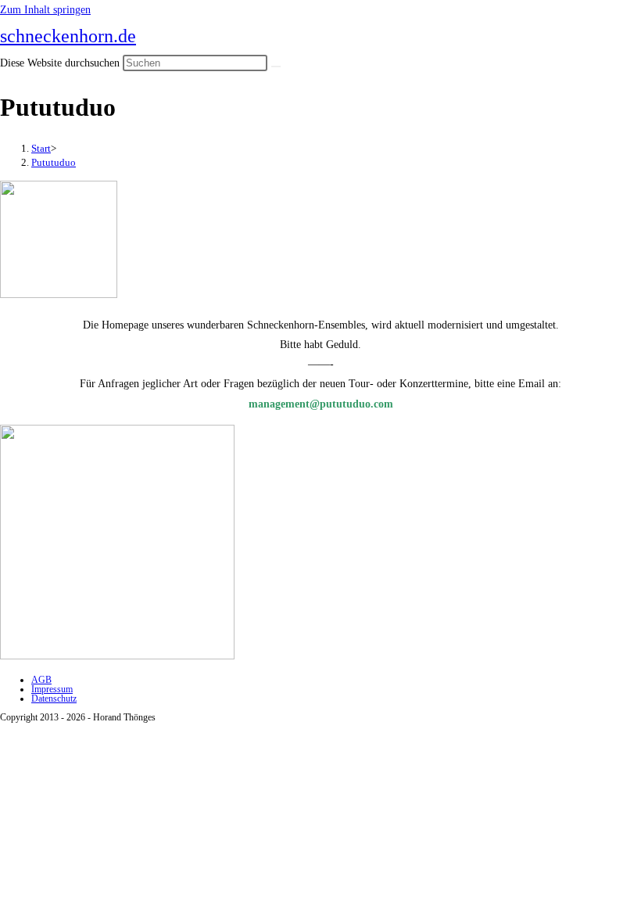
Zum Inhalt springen (45, 10)
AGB (41, 679)
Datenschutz (54, 698)
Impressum (52, 689)
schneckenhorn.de (68, 36)
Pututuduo (53, 162)
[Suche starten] (275, 66)
